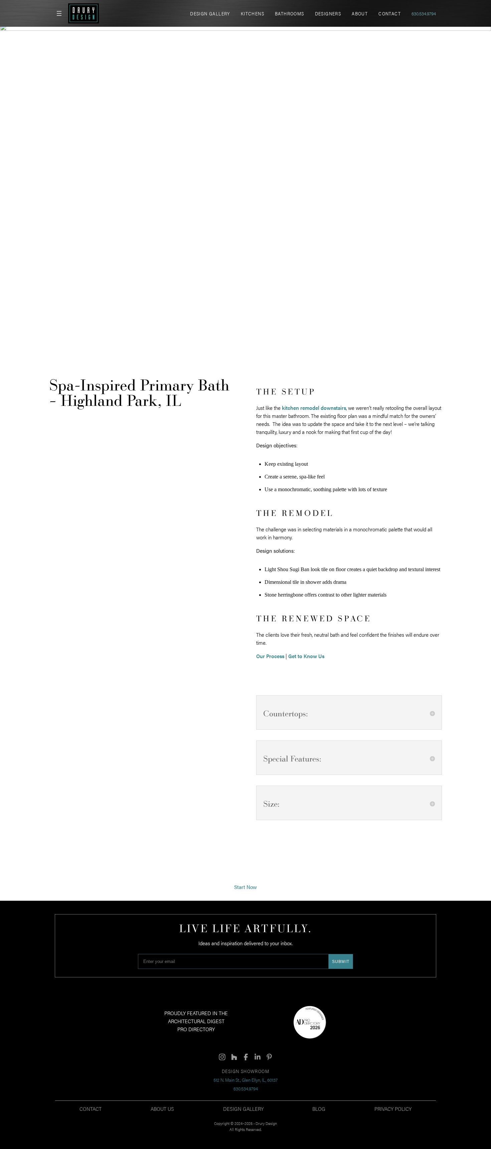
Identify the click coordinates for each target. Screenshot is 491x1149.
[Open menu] (59, 13)
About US (162, 1109)
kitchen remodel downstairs (314, 408)
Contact (90, 1109)
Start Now (245, 887)
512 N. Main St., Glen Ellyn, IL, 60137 (245, 1079)
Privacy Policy (393, 1109)
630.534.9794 (424, 13)
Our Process (270, 656)
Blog (318, 1109)
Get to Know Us (306, 656)
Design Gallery (243, 1109)
